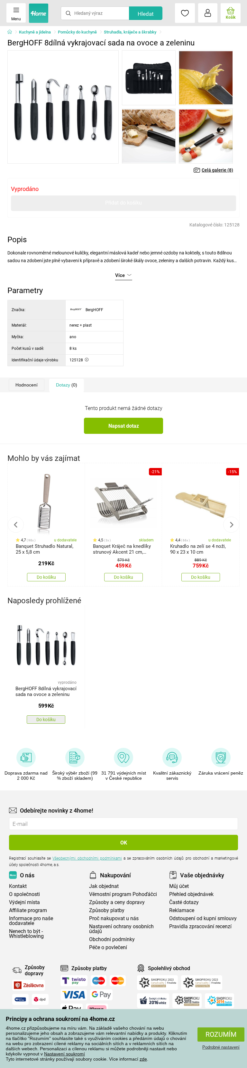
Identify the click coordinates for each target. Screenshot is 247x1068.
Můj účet (179, 886)
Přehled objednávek (191, 894)
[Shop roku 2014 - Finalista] (219, 1000)
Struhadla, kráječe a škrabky (130, 32)
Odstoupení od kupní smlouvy (203, 918)
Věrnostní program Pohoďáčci (123, 894)
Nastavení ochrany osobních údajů (121, 929)
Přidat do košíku (123, 203)
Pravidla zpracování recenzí (200, 926)
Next (231, 525)
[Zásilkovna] (28, 985)
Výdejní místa (24, 902)
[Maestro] (98, 980)
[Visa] (73, 994)
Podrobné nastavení (221, 1047)
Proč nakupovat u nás (114, 918)
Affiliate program (28, 910)
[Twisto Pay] (73, 980)
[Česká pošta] (20, 999)
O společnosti (24, 894)
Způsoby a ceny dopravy (117, 902)
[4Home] (11, 32)
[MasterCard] (118, 980)
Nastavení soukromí (64, 1053)
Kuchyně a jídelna (35, 32)
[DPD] (40, 999)
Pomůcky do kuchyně (77, 32)
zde (143, 1059)
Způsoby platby (106, 910)
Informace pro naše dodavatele (31, 921)
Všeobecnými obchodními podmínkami (87, 858)
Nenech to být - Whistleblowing (26, 934)
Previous (16, 525)
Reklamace (181, 910)
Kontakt (18, 886)
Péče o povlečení (108, 947)
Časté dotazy (184, 902)
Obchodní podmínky (112, 939)
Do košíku (46, 577)
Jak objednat (104, 886)
